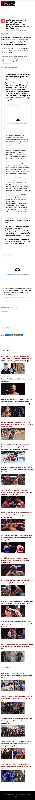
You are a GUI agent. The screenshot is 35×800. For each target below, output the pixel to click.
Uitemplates (17, 796)
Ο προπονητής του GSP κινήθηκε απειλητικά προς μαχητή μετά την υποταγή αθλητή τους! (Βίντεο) (16, 624)
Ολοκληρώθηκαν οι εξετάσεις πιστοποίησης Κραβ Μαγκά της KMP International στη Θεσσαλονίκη (16, 721)
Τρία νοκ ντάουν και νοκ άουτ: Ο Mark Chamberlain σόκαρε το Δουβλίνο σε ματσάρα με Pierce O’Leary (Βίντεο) (16, 492)
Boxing (21, 30)
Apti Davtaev (29, 297)
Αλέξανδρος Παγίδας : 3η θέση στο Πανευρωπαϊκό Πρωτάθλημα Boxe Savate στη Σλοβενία (16, 675)
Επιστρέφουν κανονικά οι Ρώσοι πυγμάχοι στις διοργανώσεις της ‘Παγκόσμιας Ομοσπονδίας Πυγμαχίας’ (17, 537)
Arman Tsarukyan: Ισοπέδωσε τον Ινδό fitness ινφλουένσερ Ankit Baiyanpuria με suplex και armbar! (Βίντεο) (16, 515)
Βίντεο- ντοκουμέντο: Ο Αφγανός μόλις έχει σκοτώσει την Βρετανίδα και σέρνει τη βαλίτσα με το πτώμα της (17, 424)
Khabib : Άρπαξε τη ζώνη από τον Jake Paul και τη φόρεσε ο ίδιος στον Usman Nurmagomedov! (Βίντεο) (17, 470)
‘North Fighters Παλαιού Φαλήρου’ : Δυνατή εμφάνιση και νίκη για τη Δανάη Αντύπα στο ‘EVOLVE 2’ (16, 766)
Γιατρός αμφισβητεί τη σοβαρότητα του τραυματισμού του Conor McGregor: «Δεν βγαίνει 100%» (15, 560)
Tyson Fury (7, 327)
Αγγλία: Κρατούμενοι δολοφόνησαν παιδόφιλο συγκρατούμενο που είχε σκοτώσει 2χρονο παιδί (17, 646)
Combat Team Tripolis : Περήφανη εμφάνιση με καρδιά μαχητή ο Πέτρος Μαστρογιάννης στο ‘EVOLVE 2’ (16, 698)
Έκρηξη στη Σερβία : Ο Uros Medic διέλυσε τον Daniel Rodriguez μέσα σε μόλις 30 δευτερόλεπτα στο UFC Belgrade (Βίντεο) (16, 447)
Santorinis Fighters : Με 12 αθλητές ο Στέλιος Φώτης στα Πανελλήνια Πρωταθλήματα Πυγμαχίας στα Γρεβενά (16, 743)
